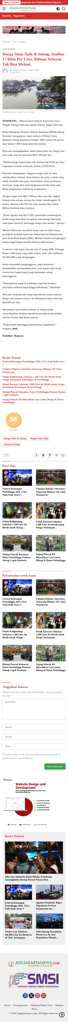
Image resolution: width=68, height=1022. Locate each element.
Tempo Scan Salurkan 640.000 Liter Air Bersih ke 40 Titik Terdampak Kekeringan (18, 934)
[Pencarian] (64, 8)
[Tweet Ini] (43, 455)
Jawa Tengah (8, 49)
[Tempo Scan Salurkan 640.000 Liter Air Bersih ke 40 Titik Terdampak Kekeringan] (18, 921)
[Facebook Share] (36, 455)
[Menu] (4, 8)
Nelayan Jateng (11, 444)
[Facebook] (25, 996)
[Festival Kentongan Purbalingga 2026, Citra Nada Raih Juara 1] (17, 477)
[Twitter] (31, 996)
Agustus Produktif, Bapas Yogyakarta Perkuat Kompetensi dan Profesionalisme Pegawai (49, 905)
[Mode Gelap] (58, 8)
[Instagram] (37, 996)
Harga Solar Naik (39, 438)
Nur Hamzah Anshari (18, 70)
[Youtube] (43, 996)
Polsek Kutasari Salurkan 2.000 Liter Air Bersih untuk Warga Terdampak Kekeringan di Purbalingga (33, 385)
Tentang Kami (20, 1005)
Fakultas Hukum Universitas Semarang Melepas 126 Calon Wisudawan (32, 370)
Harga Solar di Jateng (15, 438)
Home (7, 1005)
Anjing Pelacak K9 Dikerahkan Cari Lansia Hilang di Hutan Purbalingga (33, 401)
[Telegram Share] (56, 455)
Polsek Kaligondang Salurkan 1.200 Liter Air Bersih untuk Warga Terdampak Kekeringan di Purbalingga (31, 378)
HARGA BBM (33, 70)
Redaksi (59, 1005)
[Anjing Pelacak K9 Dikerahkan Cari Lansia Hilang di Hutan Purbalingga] (51, 543)
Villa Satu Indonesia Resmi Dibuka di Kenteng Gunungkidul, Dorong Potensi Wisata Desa (28, 878)
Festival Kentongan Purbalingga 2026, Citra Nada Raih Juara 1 (33, 363)
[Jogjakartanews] (22, 8)
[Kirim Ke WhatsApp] (63, 455)
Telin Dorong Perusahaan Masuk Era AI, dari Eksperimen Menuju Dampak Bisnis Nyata (48, 934)
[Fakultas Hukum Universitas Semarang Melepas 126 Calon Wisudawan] (51, 477)
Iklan (34, 1009)
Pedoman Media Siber (41, 1005)
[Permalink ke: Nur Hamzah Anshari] (5, 71)
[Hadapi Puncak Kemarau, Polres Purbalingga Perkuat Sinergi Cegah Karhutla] (17, 543)
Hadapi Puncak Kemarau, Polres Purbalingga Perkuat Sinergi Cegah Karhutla (33, 393)
